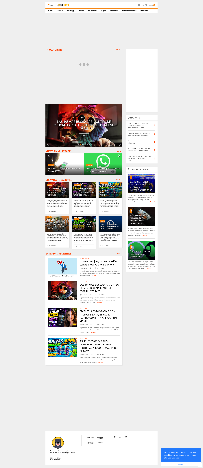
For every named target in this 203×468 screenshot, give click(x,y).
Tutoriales (113, 11)
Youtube (145, 11)
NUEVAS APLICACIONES (58, 180)
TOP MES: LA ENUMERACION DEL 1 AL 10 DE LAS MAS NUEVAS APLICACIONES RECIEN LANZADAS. (56, 224)
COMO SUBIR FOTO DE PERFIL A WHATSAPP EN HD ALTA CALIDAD (109, 227)
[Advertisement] (101, 31)
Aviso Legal (90, 437)
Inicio (51, 11)
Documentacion (129, 11)
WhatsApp (50, 165)
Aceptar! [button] (181, 464)
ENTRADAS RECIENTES (58, 253)
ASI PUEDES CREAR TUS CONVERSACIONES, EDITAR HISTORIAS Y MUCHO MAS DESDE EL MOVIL (109, 190)
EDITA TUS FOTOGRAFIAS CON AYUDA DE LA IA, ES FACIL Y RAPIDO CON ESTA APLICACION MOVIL (84, 125)
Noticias (60, 11)
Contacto (100, 442)
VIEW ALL (119, 50)
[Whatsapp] (143, 5)
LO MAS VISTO (53, 50)
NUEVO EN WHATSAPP (58, 151)
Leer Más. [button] (175, 458)
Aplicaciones (92, 11)
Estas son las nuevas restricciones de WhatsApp (140, 254)
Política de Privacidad (90, 443)
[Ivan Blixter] (63, 6)
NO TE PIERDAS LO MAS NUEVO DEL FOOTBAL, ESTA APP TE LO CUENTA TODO (83, 225)
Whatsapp (70, 11)
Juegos (103, 11)
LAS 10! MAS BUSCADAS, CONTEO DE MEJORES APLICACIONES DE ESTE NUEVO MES (56, 191)
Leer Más (84, 135)
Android (81, 11)
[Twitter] (146, 5)
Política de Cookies (100, 438)
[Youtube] (139, 5)
